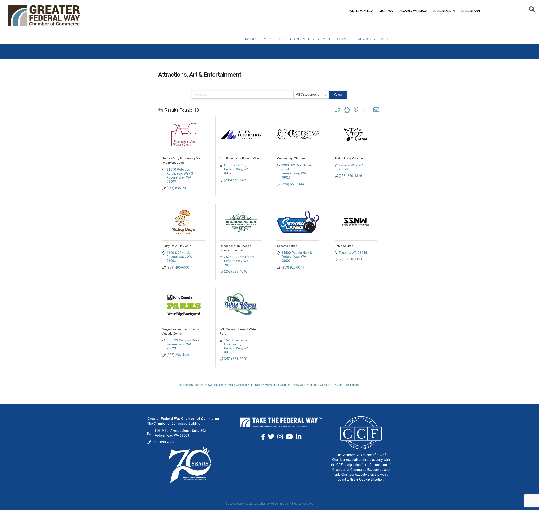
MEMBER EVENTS (444, 11)
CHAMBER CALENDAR (413, 11)
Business (251, 39)
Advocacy (366, 39)
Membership (274, 39)
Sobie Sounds (344, 246)
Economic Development (311, 39)
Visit (385, 39)
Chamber (345, 39)
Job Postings (308, 384)
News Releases (214, 384)
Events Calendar (237, 384)
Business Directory (191, 384)
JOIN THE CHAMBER (360, 11)
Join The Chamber (348, 384)
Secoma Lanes (287, 246)
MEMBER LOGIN (470, 11)
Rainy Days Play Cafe (176, 246)
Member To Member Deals (281, 384)
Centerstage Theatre (291, 158)
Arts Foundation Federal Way (239, 158)
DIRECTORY (386, 11)
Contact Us (327, 384)
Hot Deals (256, 384)
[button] (160, 110)
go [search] (340, 94)
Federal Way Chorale (349, 158)
